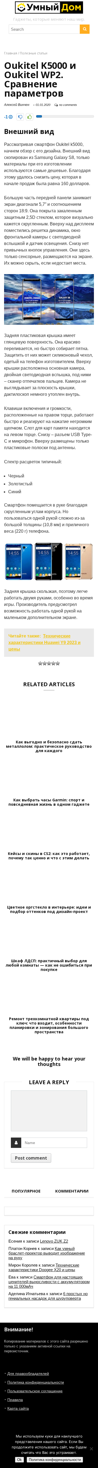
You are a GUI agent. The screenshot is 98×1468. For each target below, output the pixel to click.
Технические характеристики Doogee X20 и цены (43, 1267)
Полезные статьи (33, 53)
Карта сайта (18, 1408)
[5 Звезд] (58, 663)
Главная (10, 53)
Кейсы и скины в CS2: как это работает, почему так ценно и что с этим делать (49, 855)
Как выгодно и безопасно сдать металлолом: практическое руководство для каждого (49, 746)
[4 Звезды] (53, 663)
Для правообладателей (28, 1373)
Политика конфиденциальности (35, 1382)
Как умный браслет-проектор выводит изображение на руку (46, 1253)
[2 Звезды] (44, 663)
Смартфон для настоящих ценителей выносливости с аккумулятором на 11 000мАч (49, 1282)
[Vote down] (20, 117)
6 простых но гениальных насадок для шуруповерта (48, 1296)
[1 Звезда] (40, 663)
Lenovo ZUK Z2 (54, 1241)
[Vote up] (29, 117)
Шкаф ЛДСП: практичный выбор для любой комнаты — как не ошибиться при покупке (49, 965)
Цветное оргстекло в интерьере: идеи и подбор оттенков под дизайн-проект (49, 909)
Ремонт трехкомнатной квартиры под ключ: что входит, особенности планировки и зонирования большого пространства (49, 1025)
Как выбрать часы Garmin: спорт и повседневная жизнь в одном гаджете (49, 802)
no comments (68, 104)
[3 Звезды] (49, 663)
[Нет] (91, 1448)
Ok (19, 1460)
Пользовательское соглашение (35, 1391)
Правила (15, 1399)
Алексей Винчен (16, 105)
